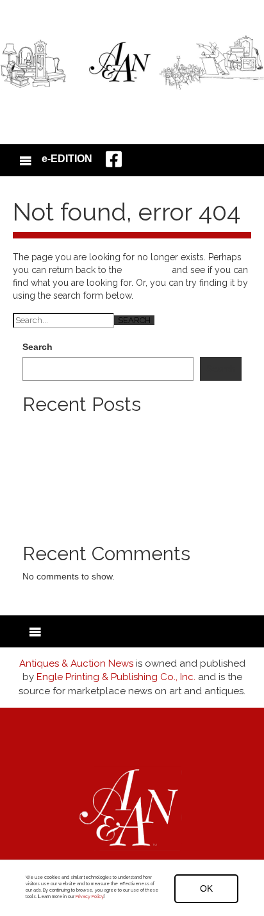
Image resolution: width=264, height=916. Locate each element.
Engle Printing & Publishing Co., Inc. (116, 677)
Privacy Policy (89, 896)
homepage (147, 270)
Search (37, 347)
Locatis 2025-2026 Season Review (92, 452)
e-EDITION (67, 158)
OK (206, 888)
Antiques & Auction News (76, 663)
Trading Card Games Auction (81, 465)
